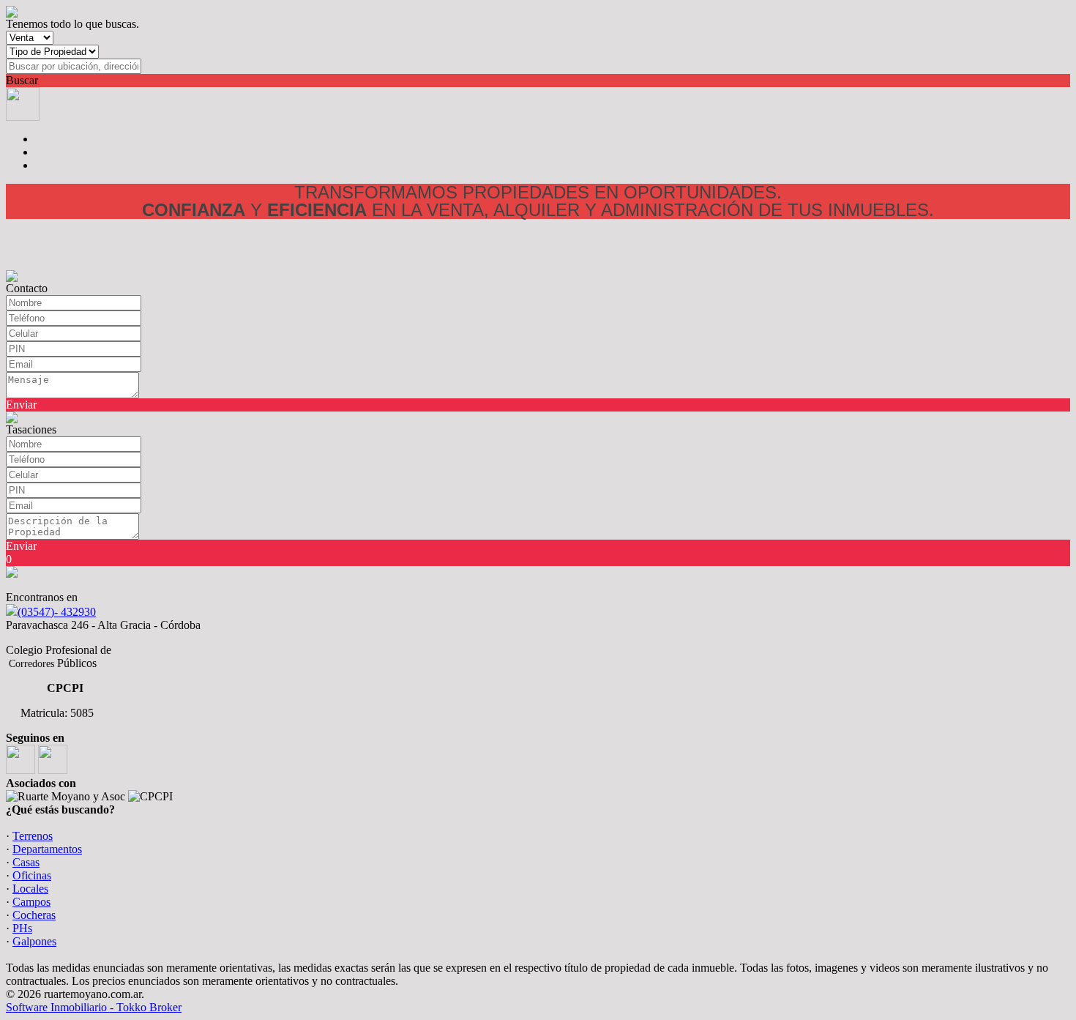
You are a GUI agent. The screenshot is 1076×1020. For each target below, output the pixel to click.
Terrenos (32, 836)
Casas (26, 862)
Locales (30, 888)
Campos (31, 902)
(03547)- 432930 (57, 612)
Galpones (34, 941)
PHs (22, 928)
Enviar (21, 404)
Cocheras (34, 915)
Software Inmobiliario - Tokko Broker (94, 1007)
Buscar (22, 80)
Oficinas (31, 875)
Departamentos (47, 849)
